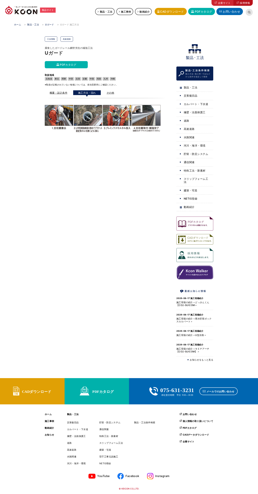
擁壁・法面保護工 (195, 112)
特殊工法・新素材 (195, 170)
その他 (110, 92)
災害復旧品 (190, 95)
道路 (186, 120)
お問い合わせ (231, 11)
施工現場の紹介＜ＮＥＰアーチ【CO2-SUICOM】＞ (192, 350)
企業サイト (224, 2)
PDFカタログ (203, 11)
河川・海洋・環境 (195, 145)
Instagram (162, 476)
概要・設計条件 (58, 92)
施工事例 (126, 11)
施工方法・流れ (87, 92)
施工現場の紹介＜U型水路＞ (191, 335)
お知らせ (49, 435)
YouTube (103, 476)
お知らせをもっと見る (201, 360)
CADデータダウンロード (196, 434)
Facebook (132, 476)
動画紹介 (145, 11)
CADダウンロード (172, 11)
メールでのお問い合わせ (220, 391)
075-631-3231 (177, 389)
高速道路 (189, 129)
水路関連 (189, 137)
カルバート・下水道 (196, 104)
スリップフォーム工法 (196, 180)
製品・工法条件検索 (144, 422)
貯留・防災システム (196, 154)
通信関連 (189, 162)
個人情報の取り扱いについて (198, 421)
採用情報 (245, 2)
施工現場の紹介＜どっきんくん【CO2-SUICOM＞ (192, 304)
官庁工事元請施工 (108, 456)
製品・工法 (106, 11)
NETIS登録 (190, 198)
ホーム (48, 414)
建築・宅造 (190, 190)
